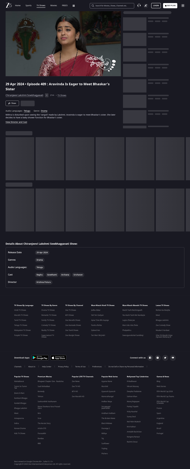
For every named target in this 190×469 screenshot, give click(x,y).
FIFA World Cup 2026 (165, 391)
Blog (158, 381)
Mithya (104, 433)
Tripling (104, 448)
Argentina (160, 418)
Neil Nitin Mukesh (134, 421)
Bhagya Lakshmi (162, 320)
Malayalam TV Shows (22, 330)
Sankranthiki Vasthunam (47, 401)
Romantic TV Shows (49, 315)
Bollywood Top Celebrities (138, 376)
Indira (16, 423)
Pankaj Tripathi (132, 406)
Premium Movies (45, 376)
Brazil (159, 428)
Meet (158, 315)
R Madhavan (132, 381)
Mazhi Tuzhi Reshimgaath (132, 310)
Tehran (40, 396)
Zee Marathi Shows (72, 320)
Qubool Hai (95, 330)
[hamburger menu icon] (183, 5)
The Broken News (108, 418)
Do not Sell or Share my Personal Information (126, 366)
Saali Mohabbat (44, 386)
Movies (53, 6)
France (159, 408)
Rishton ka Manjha (163, 310)
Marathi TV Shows (21, 315)
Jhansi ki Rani (19, 393)
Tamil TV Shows (20, 320)
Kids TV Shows (19, 433)
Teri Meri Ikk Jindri (98, 335)
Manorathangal (107, 396)
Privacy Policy (63, 366)
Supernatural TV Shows (47, 336)
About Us (31, 366)
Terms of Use (80, 366)
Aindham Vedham (108, 413)
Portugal (160, 433)
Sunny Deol (131, 416)
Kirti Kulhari (131, 426)
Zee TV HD (76, 386)
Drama (44, 111)
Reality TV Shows (47, 330)
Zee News (76, 381)
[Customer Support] (139, 5)
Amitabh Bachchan (134, 432)
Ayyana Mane (106, 381)
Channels (17, 366)
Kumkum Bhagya (20, 398)
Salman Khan (132, 396)
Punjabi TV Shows (21, 335)
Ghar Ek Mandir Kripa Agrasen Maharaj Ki (164, 336)
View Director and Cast (16, 122)
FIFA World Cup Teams (165, 396)
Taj (102, 438)
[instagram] (158, 358)
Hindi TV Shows (20, 310)
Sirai (39, 418)
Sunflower (105, 443)
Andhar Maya (106, 401)
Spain (159, 413)
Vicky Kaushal (132, 411)
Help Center (46, 366)
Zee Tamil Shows (71, 330)
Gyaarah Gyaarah (108, 391)
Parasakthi (42, 433)
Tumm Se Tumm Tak (20, 387)
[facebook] (150, 358)
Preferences (97, 366)
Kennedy (41, 391)
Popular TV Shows (21, 376)
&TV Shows (69, 315)
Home (18, 6)
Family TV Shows (47, 320)
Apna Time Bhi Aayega (100, 320)
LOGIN (156, 5)
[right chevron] (187, 158)
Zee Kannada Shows (73, 325)
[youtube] (173, 358)
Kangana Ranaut (133, 437)
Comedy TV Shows (48, 325)
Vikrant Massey (133, 386)
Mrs (39, 413)
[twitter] (165, 358)
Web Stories (161, 386)
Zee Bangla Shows (72, 335)
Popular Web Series (109, 376)
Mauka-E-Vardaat (162, 330)
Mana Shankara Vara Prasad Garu (49, 407)
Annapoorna (19, 418)
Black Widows (106, 423)
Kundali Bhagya (20, 403)
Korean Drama (20, 428)
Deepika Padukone (134, 391)
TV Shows (41, 6)
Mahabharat (19, 381)
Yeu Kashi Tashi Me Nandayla (133, 315)
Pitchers (104, 453)
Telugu (27, 111)
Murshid (104, 386)
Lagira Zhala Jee (128, 320)
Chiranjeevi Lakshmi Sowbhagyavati (24, 95)
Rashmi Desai (132, 442)
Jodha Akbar (96, 310)
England (160, 423)
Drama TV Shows (48, 310)
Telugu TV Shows (20, 325)
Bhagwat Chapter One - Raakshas (51, 381)
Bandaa (41, 438)
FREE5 (65, 6)
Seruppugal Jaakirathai (105, 407)
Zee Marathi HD (78, 396)
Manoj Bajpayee (133, 401)
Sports (29, 6)
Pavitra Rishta (96, 325)
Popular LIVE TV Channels (82, 376)
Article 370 (42, 428)
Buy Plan (171, 5)
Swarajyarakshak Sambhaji (132, 335)
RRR (39, 443)
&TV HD (75, 391)
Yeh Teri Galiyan (97, 315)
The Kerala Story (44, 423)
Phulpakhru (126, 330)
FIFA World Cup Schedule (163, 402)
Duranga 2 (105, 428)
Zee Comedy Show (163, 325)
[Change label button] (145, 5)
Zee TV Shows (70, 310)
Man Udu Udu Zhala (130, 325)
